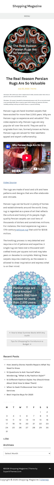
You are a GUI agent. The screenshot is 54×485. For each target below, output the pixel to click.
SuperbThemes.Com (12, 471)
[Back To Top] (50, 468)
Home (33, 89)
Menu (27, 16)
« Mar (6, 438)
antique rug (22, 229)
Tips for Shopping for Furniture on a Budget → (27, 342)
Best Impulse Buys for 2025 (20, 394)
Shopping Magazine (27, 6)
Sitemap (44, 479)
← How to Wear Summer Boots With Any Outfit (27, 334)
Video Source (9, 182)
